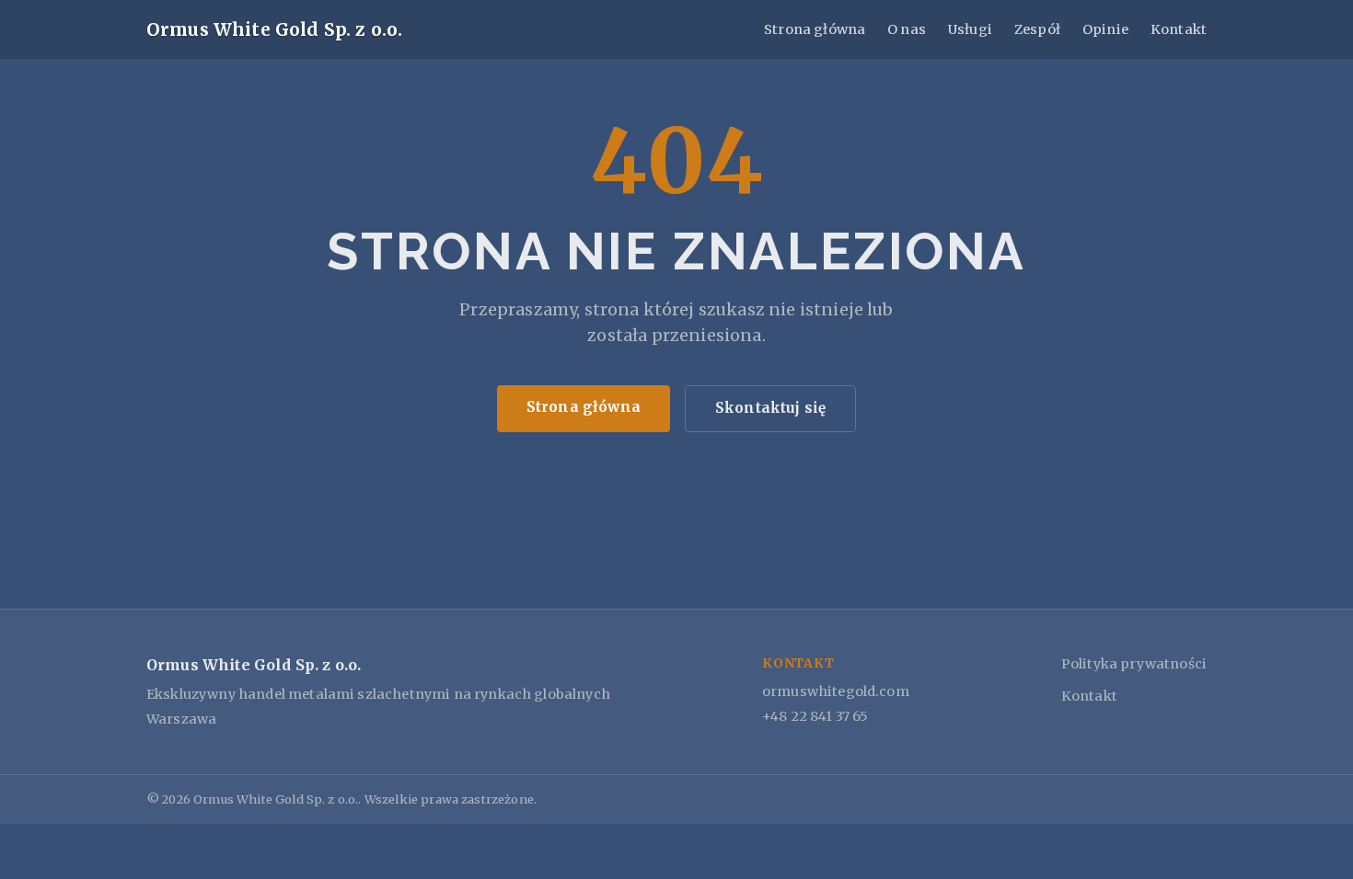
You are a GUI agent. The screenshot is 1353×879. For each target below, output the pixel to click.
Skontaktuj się (770, 408)
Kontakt (1179, 29)
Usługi (970, 29)
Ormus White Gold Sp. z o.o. (274, 29)
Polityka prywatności (1134, 664)
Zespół (1037, 29)
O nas (906, 29)
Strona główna (814, 29)
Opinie (1105, 29)
